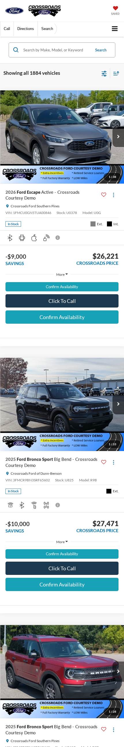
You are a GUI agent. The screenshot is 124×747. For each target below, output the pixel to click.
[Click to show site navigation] (115, 29)
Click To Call (62, 301)
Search (100, 50)
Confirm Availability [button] (62, 286)
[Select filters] (104, 73)
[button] (7, 28)
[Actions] (113, 195)
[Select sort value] (114, 73)
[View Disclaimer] (58, 238)
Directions (25, 29)
